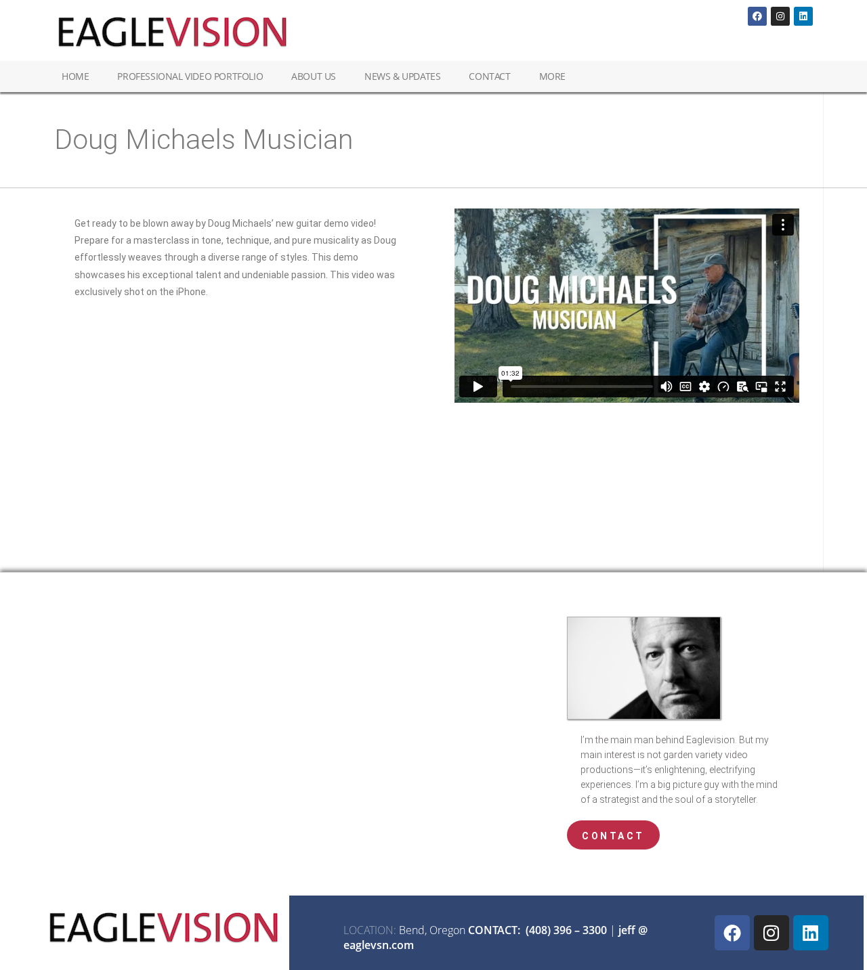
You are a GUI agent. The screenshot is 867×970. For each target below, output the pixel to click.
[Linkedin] (803, 16)
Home (75, 76)
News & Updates (402, 76)
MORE (552, 76)
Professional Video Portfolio (190, 76)
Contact (489, 76)
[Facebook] (757, 16)
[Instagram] (780, 16)
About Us (313, 76)
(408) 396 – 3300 (566, 930)
